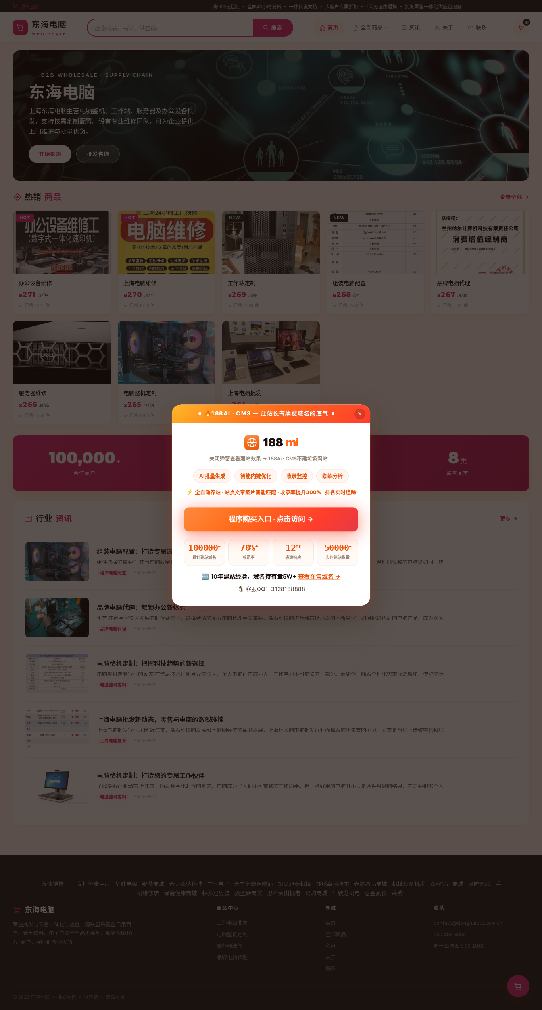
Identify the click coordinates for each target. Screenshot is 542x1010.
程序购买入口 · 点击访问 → (271, 516)
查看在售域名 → (319, 577)
